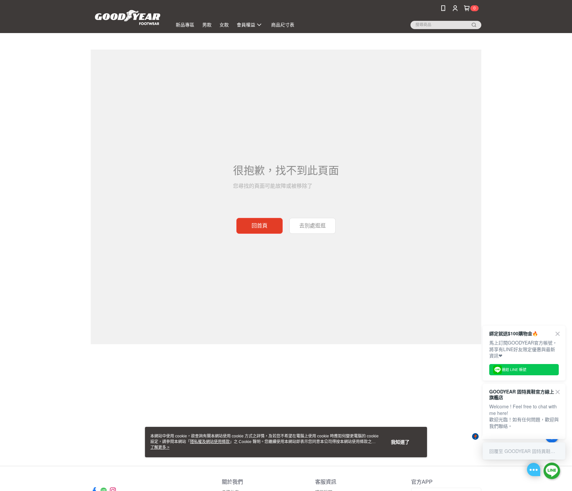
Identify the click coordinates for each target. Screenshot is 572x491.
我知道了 (400, 442)
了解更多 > (159, 447)
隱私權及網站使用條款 (210, 441)
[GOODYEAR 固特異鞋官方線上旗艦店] (127, 17)
